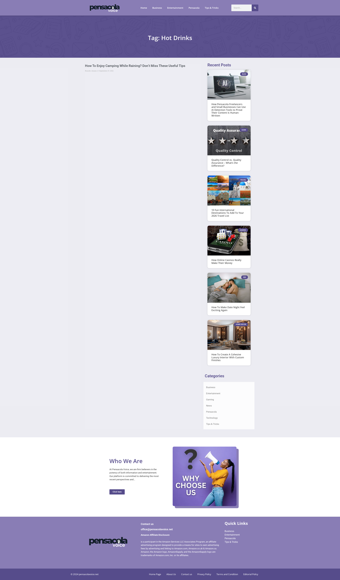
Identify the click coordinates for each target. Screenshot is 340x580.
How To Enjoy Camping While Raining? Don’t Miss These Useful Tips (135, 66)
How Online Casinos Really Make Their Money (226, 261)
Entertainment (175, 7)
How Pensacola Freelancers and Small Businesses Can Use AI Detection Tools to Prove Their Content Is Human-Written (228, 110)
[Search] (255, 8)
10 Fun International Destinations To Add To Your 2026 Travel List (227, 212)
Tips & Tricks (211, 7)
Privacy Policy (204, 574)
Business (157, 7)
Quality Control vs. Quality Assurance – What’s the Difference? (226, 162)
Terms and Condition (227, 574)
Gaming (210, 399)
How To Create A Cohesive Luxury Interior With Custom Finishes (227, 357)
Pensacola (194, 7)
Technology (212, 418)
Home (144, 7)
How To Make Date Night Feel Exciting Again (228, 309)
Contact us (186, 574)
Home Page (155, 574)
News (209, 405)
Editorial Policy (250, 574)
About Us (171, 574)
